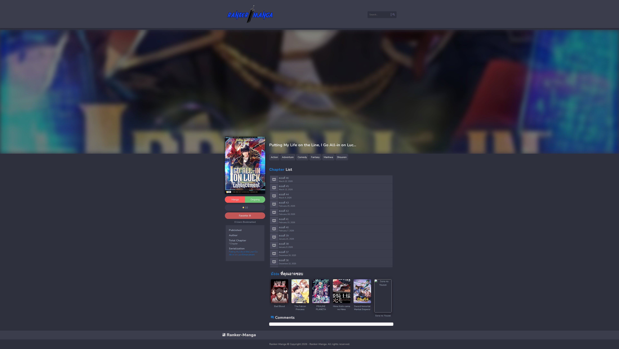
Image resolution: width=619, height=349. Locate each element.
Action (274, 157)
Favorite (244, 215)
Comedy (302, 157)
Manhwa (328, 157)
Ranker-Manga (241, 335)
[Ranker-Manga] (250, 25)
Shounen (342, 157)
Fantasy (315, 157)
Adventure (288, 157)
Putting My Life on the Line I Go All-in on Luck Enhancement (243, 253)
